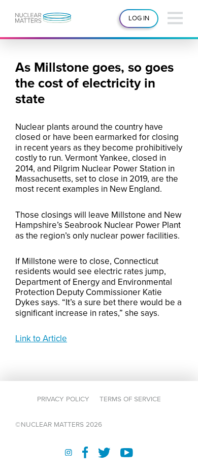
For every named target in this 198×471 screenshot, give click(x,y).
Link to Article (41, 338)
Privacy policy (63, 399)
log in (138, 18)
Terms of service (130, 399)
